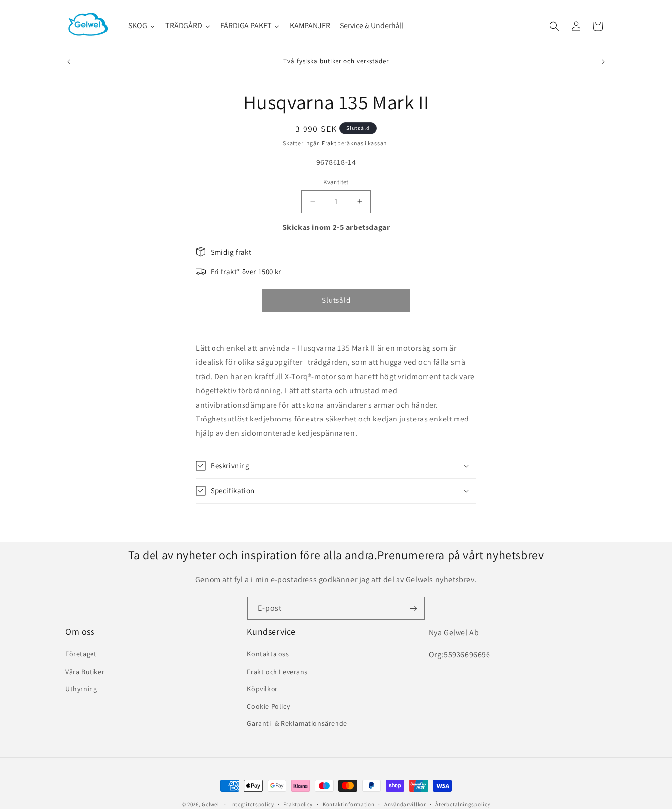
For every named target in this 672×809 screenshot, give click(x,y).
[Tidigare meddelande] (69, 61)
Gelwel (210, 804)
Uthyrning (81, 688)
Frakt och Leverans (277, 671)
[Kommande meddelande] (603, 61)
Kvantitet (336, 182)
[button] (554, 26)
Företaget (80, 654)
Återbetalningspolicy (462, 803)
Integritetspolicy (252, 803)
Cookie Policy (268, 706)
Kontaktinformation (349, 803)
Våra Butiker (84, 671)
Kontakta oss (268, 654)
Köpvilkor (262, 688)
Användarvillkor (405, 803)
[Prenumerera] (413, 608)
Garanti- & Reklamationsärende (297, 723)
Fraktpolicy (298, 803)
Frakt (329, 143)
